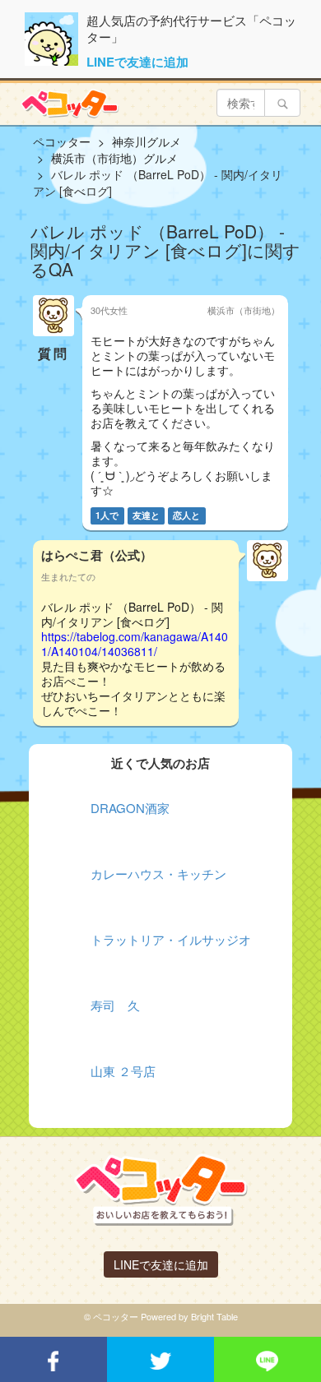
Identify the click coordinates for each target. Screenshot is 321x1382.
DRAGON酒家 (130, 807)
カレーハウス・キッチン (158, 873)
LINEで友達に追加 (137, 62)
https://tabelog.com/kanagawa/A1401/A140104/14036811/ (134, 643)
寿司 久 (115, 1005)
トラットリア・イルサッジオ (171, 939)
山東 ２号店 (123, 1070)
